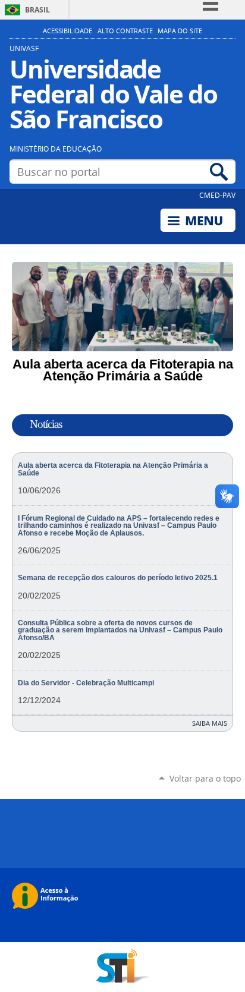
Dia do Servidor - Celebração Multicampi (86, 683)
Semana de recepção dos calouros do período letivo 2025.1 (118, 578)
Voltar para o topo (205, 778)
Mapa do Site (180, 31)
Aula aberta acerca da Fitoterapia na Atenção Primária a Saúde (113, 469)
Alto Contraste (125, 31)
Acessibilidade (67, 31)
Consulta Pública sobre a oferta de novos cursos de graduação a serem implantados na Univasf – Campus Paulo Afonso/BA (120, 630)
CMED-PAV (217, 195)
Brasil (37, 10)
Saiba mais (209, 723)
